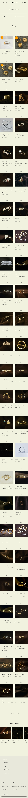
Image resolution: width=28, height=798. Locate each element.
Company (5, 762)
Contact (5, 759)
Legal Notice (6, 769)
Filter (15, 16)
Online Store (15, 2)
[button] (17, 713)
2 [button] (13, 713)
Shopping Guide (7, 766)
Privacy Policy (6, 773)
